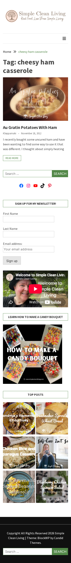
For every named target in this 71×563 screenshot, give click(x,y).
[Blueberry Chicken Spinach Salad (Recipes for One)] (52, 487)
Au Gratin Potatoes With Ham (30, 127)
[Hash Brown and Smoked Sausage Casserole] (19, 487)
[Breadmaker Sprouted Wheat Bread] (52, 419)
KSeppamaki (9, 133)
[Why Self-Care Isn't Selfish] (52, 453)
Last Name (10, 229)
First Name (10, 214)
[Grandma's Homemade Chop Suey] (19, 419)
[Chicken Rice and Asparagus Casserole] (19, 453)
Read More (12, 158)
